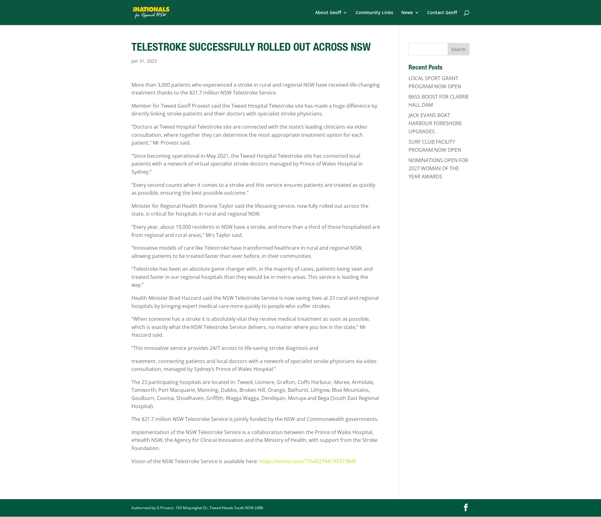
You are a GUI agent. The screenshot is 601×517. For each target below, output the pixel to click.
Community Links (374, 12)
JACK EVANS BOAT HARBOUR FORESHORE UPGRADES (435, 123)
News (407, 12)
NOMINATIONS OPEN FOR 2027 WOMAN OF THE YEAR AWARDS (438, 168)
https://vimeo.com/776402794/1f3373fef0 (307, 461)
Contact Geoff (442, 12)
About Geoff (328, 12)
